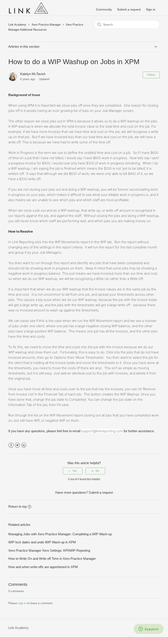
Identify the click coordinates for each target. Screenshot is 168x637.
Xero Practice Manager (46, 24)
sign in (22, 603)
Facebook (11, 445)
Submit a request (129, 9)
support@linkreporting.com (102, 431)
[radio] (72, 471)
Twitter (17, 445)
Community (104, 9)
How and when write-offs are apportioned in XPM (43, 567)
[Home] (28, 14)
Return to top (17, 506)
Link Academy (17, 24)
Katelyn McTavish (33, 74)
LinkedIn (23, 445)
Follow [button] (151, 74)
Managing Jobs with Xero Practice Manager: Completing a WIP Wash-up (60, 534)
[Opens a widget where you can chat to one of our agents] (148, 629)
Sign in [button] (150, 9)
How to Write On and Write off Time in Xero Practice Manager (52, 558)
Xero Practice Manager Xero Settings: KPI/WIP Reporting (49, 550)
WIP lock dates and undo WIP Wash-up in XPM (42, 542)
